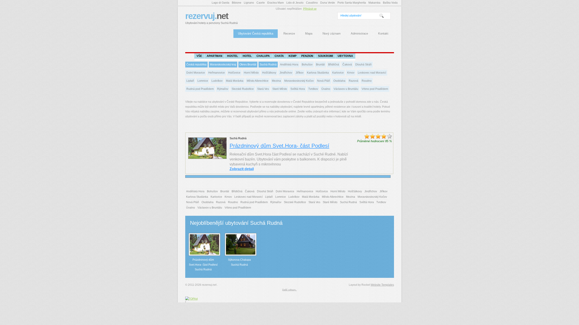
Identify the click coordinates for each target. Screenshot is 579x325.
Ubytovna (345, 56)
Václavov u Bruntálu (346, 89)
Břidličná (333, 64)
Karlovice (338, 72)
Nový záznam (332, 33)
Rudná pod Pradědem (200, 89)
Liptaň (190, 80)
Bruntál (320, 64)
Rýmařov (222, 89)
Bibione (236, 2)
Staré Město (279, 89)
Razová (353, 80)
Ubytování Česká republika (255, 33)
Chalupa (263, 56)
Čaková (347, 64)
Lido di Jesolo (295, 2)
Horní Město (251, 72)
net (211, 18)
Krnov (350, 72)
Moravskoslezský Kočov (299, 80)
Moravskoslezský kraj (223, 64)
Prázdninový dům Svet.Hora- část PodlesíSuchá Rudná (203, 264)
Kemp (293, 56)
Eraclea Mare (275, 2)
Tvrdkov (313, 89)
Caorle (260, 2)
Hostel (232, 56)
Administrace (359, 33)
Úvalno (325, 89)
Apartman (214, 56)
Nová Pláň (323, 80)
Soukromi (325, 56)
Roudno (367, 80)
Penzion (307, 56)
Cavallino (312, 2)
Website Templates (382, 284)
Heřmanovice (216, 72)
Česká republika (196, 64)
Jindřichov (286, 72)
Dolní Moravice (195, 72)
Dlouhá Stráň (363, 64)
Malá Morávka (234, 80)
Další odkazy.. (289, 289)
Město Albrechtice (257, 80)
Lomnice (202, 80)
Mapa (308, 33)
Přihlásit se (310, 8)
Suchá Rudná (268, 64)
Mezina (276, 80)
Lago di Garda (220, 2)
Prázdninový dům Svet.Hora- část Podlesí (279, 146)
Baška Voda (390, 2)
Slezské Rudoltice (243, 89)
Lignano (249, 2)
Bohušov (307, 64)
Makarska (374, 2)
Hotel (247, 56)
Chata (279, 56)
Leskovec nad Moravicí (372, 72)
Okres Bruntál (248, 64)
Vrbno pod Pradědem (375, 89)
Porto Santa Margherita (351, 2)
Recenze (289, 33)
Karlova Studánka (318, 72)
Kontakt (383, 33)
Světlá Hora (297, 89)
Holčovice (234, 72)
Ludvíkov (217, 80)
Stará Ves (263, 89)
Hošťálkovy (269, 72)
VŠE (199, 56)
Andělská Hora (289, 64)
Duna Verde (327, 2)
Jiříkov (300, 72)
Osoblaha (339, 80)
